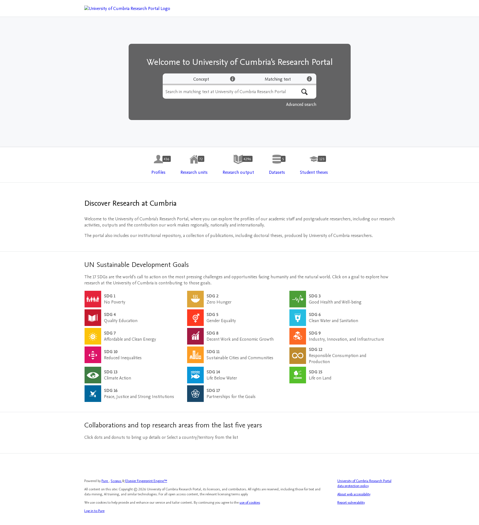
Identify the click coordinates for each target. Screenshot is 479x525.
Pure (105, 480)
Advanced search (301, 104)
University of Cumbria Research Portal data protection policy (364, 483)
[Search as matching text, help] (309, 79)
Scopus (116, 480)
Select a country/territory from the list (202, 437)
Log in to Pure (94, 510)
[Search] (304, 92)
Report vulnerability (351, 502)
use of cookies (250, 502)
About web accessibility (353, 494)
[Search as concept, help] (232, 79)
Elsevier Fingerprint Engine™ (146, 480)
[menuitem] (158, 164)
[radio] (201, 79)
